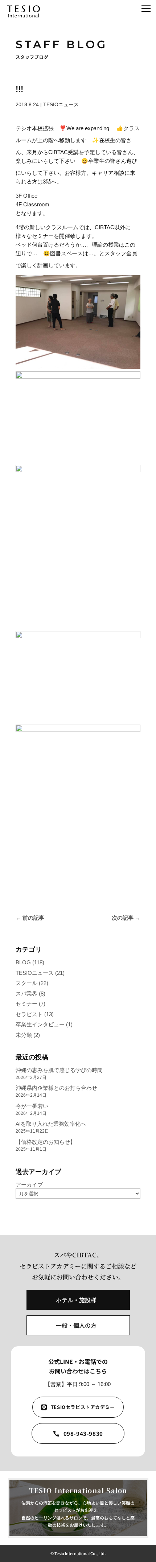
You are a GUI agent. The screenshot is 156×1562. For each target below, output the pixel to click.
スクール (26, 983)
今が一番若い (32, 1106)
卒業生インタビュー (40, 1024)
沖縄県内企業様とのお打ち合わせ (56, 1088)
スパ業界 (26, 993)
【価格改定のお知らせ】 (45, 1142)
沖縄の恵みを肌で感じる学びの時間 (59, 1070)
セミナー (26, 1004)
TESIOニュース (61, 104)
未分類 (24, 1035)
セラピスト (29, 1014)
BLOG (23, 962)
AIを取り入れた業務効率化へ (51, 1124)
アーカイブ (29, 1185)
